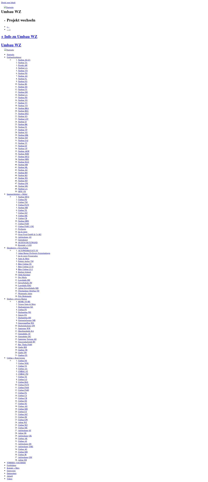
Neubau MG (23, 186)
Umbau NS (22, 360)
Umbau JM (22, 417)
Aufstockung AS (24, 237)
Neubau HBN (23, 159)
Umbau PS (22, 309)
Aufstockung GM (25, 457)
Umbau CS (22, 395)
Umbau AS (22, 441)
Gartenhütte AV (24, 333)
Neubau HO (23, 180)
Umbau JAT (23, 213)
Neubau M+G (23, 162)
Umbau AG (22, 449)
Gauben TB (22, 349)
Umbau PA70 (23, 204)
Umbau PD (22, 199)
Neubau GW (23, 183)
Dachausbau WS (24, 312)
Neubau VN (23, 70)
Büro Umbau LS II (25, 266)
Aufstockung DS (24, 443)
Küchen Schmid (24, 272)
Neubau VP (22, 129)
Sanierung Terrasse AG (27, 339)
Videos (9, 478)
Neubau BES (23, 111)
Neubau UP (22, 148)
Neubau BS (22, 84)
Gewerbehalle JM (25, 282)
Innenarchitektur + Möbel (17, 194)
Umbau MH (23, 409)
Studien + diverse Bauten (17, 298)
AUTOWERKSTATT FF (28, 250)
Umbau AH (22, 406)
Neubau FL (22, 78)
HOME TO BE (24, 301)
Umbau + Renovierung (16, 358)
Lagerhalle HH (24, 280)
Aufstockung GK (25, 435)
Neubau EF (22, 145)
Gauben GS (22, 355)
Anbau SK (22, 433)
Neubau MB (23, 164)
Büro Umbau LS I (25, 269)
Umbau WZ (23, 425)
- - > (8, 29)
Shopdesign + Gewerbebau (17, 247)
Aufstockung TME (25, 446)
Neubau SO (22, 116)
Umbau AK (22, 438)
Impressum (11, 470)
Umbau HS (22, 400)
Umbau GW (23, 419)
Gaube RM (22, 347)
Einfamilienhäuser (14, 57)
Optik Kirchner (24, 274)
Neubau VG (22, 100)
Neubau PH (22, 73)
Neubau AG (22, 76)
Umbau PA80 (23, 223)
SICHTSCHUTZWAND (27, 242)
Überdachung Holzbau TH (28, 290)
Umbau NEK (23, 363)
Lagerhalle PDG (24, 285)
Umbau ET (22, 411)
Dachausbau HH (24, 317)
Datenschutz (11, 473)
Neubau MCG (23, 156)
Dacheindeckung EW (26, 325)
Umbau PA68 (23, 387)
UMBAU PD (23, 374)
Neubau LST (23, 119)
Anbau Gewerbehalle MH (28, 288)
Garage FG (22, 315)
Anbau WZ (22, 422)
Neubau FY (22, 89)
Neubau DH (23, 92)
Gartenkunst (23, 239)
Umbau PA (22, 392)
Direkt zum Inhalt (8, 2)
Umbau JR (22, 454)
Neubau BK (22, 124)
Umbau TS (22, 366)
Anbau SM (22, 460)
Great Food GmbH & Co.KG (29, 234)
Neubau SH (22, 86)
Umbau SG (22, 403)
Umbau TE (22, 210)
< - (8, 26)
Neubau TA (22, 62)
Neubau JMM (23, 153)
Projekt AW (22, 65)
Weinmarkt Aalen (25, 293)
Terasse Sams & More (27, 304)
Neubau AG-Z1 (24, 60)
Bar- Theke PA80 (25, 344)
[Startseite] (9, 7)
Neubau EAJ (23, 140)
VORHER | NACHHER (16, 462)
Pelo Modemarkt (24, 296)
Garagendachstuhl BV (26, 341)
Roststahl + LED (25, 245)
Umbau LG (22, 379)
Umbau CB (22, 218)
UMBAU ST (23, 371)
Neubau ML (23, 167)
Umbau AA (22, 368)
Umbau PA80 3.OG (26, 226)
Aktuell (10, 476)
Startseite (10, 54)
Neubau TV (22, 102)
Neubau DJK (23, 135)
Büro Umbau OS (25, 264)
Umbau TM (22, 202)
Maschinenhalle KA (26, 331)
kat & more (22, 231)
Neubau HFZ (23, 113)
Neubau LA (22, 68)
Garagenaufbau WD (26, 323)
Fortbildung (11, 465)
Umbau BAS (23, 382)
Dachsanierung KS (25, 307)
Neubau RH (22, 172)
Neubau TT (22, 143)
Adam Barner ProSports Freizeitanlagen (34, 253)
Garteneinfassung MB (26, 320)
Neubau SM (23, 137)
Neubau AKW (23, 151)
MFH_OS (22, 191)
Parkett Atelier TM (25, 261)
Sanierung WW (24, 328)
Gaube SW (22, 352)
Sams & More (23, 258)
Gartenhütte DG (24, 336)
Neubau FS (22, 127)
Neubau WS (23, 178)
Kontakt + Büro (13, 468)
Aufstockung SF (24, 430)
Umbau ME (22, 215)
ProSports (22, 229)
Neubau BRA (23, 108)
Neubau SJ (22, 121)
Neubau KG (22, 175)
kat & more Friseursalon (28, 255)
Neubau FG (22, 81)
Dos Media (22, 277)
